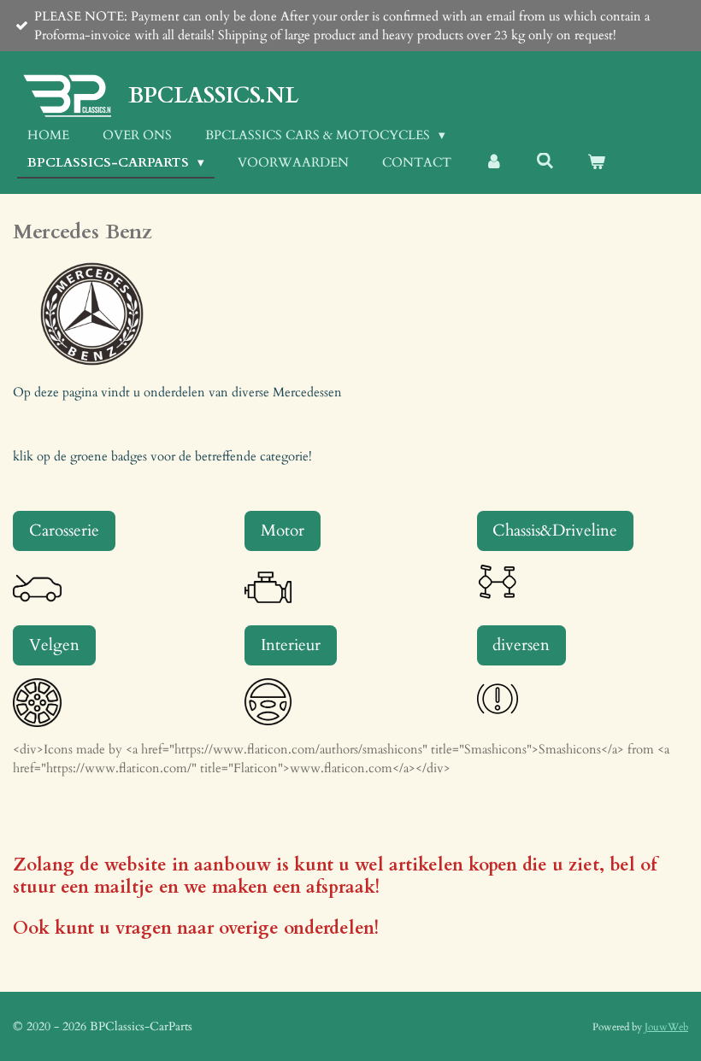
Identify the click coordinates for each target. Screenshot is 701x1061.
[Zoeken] (545, 161)
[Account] (493, 163)
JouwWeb (666, 1027)
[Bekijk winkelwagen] (596, 163)
